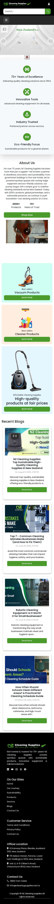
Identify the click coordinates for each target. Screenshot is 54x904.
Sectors (11, 801)
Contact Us (13, 810)
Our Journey (13, 788)
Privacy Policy (13, 829)
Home (10, 783)
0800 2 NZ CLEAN (18, 880)
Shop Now (27, 215)
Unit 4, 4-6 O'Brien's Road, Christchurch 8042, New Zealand (23, 865)
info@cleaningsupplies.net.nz (25, 885)
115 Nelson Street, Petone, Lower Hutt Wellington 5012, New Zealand (25, 857)
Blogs (9, 806)
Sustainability (14, 792)
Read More (27, 489)
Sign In (49, 4)
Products (11, 797)
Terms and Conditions (18, 825)
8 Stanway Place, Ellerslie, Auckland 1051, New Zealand (26, 850)
